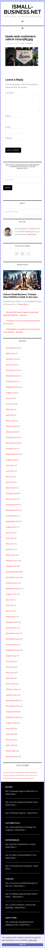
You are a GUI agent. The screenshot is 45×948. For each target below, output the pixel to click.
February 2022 (11, 493)
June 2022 (10, 471)
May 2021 (10, 544)
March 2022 (10, 488)
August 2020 (11, 594)
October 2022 (11, 449)
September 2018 (12, 717)
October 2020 (11, 583)
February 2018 (11, 756)
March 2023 (10, 421)
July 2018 (9, 728)
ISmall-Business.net (22, 9)
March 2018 (10, 751)
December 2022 (12, 437)
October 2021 (11, 516)
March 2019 (10, 684)
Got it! (22, 945)
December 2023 (12, 370)
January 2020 (11, 628)
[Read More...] (23, 304)
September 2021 (12, 521)
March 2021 (10, 555)
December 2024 (12, 348)
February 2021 (11, 561)
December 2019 (12, 633)
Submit (7, 188)
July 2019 (9, 661)
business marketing (8, 775)
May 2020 (10, 605)
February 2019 (11, 689)
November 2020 (12, 577)
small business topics (28, 778)
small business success (15, 778)
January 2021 (11, 566)
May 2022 (10, 477)
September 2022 (12, 454)
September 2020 (13, 589)
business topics (29, 775)
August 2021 (11, 527)
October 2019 (11, 645)
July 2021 (9, 533)
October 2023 (11, 381)
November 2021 (12, 510)
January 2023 (11, 432)
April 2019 (10, 678)
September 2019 (12, 650)
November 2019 (12, 639)
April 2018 (10, 745)
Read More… (32, 234)
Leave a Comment (27, 43)
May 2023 (10, 409)
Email (8, 127)
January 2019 (11, 695)
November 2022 (12, 443)
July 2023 (10, 398)
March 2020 (11, 617)
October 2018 (11, 712)
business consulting (8, 772)
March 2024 (11, 353)
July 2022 (10, 465)
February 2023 (11, 426)
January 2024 (11, 365)
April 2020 (10, 611)
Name (8, 116)
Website (8, 138)
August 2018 (11, 723)
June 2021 (10, 538)
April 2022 (10, 482)
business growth (19, 772)
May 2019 (10, 673)
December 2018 (12, 701)
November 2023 (12, 376)
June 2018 (10, 734)
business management (31, 772)
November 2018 (12, 706)
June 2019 (10, 667)
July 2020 (10, 600)
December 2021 (12, 505)
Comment (10, 93)
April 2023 (10, 415)
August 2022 (11, 460)
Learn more (32, 940)
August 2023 (11, 393)
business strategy (20, 775)
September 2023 (12, 387)
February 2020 (12, 622)
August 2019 (11, 656)
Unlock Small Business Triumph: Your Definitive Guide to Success (20, 295)
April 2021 (10, 549)
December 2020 (12, 572)
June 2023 (10, 404)
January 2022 (11, 499)
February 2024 (12, 359)
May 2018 (10, 740)
